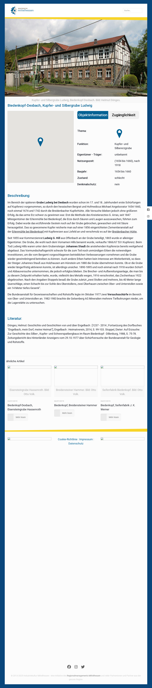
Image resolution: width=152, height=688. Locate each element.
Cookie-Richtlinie (67, 439)
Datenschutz (75, 443)
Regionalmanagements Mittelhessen (83, 675)
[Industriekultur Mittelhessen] (22, 10)
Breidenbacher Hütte (124, 231)
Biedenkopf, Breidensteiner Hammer (75, 405)
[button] (40, 142)
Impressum (86, 439)
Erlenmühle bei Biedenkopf (28, 231)
